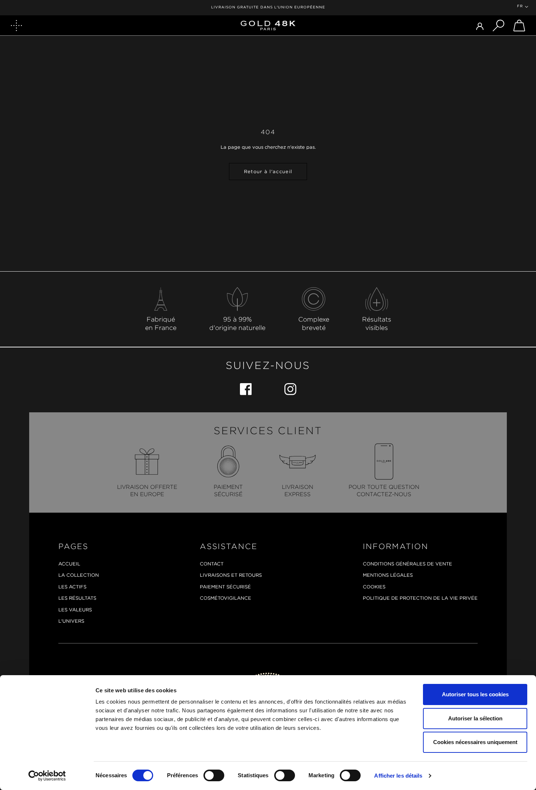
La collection (78, 575)
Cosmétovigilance (225, 598)
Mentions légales (388, 575)
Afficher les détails (398, 776)
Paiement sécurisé (225, 587)
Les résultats (77, 598)
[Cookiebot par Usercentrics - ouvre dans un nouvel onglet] (47, 775)
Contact (212, 564)
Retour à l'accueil (268, 171)
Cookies (374, 587)
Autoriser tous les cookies (475, 694)
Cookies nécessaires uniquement (475, 742)
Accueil (69, 564)
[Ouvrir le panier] (519, 25)
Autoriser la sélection (475, 718)
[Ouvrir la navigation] (16, 25)
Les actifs (72, 587)
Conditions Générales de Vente (407, 564)
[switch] (213, 775)
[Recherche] (498, 25)
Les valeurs (75, 610)
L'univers (71, 621)
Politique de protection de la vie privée (420, 598)
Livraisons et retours (231, 575)
